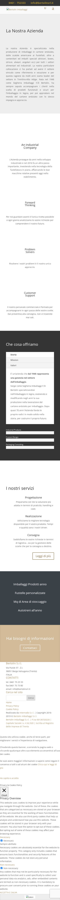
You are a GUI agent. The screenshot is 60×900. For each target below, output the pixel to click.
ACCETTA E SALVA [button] (8, 892)
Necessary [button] (5, 837)
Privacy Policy (12, 705)
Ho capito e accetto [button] (9, 778)
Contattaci (30, 648)
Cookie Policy (12, 709)
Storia (13, 354)
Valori (13, 365)
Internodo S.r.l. (27, 712)
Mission (14, 360)
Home (9, 702)
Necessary (8, 840)
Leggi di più (43, 556)
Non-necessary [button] (7, 864)
